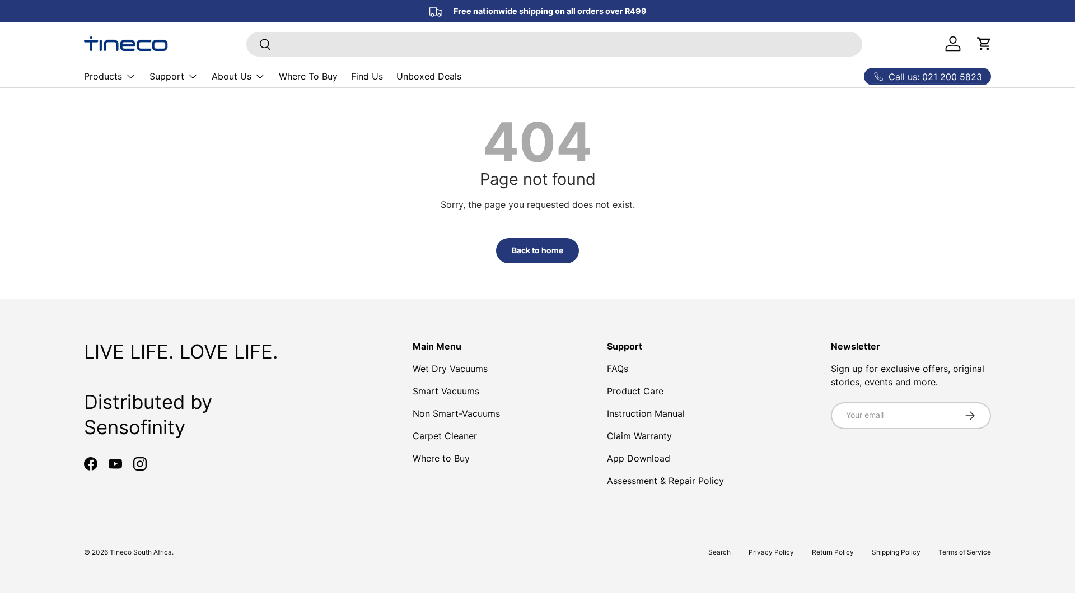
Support (166, 76)
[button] (984, 43)
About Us (231, 76)
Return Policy (833, 552)
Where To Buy (308, 76)
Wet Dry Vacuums (450, 368)
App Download (638, 458)
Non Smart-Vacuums (456, 413)
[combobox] (554, 44)
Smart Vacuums (446, 391)
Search (719, 552)
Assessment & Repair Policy (665, 480)
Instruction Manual (646, 413)
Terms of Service (964, 552)
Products (103, 76)
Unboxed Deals (428, 76)
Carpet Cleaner (445, 435)
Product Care (635, 391)
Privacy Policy (771, 552)
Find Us (367, 76)
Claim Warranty (639, 435)
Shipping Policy (896, 552)
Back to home (537, 250)
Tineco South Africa (141, 552)
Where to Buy (441, 458)
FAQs (617, 368)
